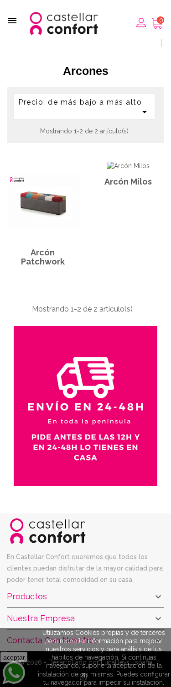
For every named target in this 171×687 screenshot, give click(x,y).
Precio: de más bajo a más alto (84, 108)
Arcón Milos (128, 181)
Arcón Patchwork (43, 257)
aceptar (14, 657)
